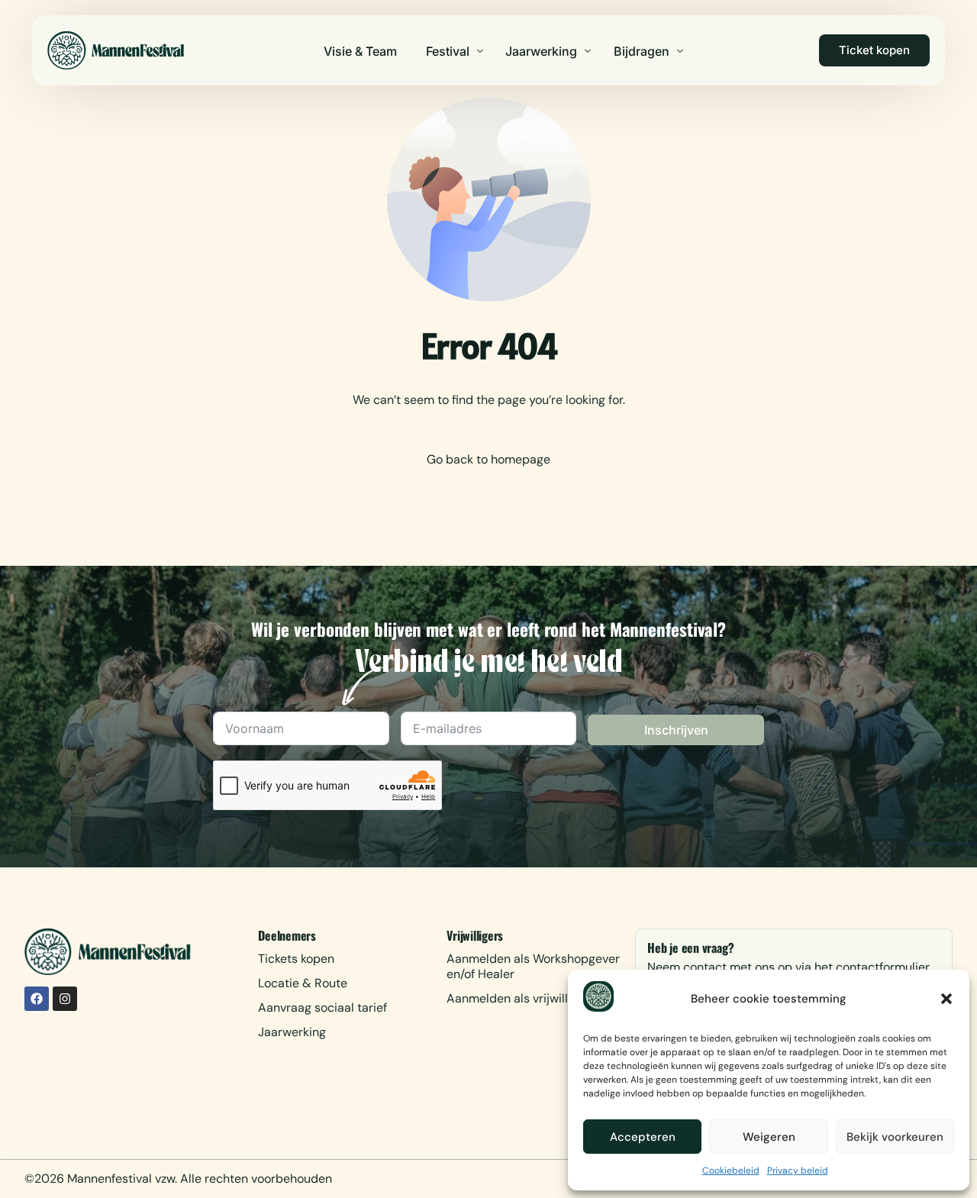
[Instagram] (65, 998)
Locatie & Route (302, 983)
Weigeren (769, 1137)
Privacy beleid (797, 1170)
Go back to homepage (488, 459)
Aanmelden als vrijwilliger (518, 998)
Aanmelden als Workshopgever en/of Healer (533, 966)
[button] (946, 998)
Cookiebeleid (730, 1170)
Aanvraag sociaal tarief (322, 1007)
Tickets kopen (296, 959)
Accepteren (643, 1137)
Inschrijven (676, 730)
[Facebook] (36, 998)
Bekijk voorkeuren (894, 1137)
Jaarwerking (292, 1032)
